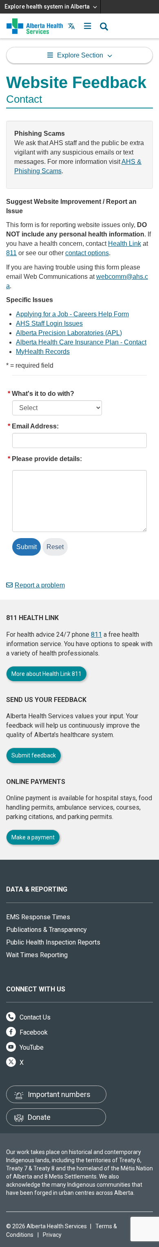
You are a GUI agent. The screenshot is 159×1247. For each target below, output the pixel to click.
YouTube (31, 1047)
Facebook (33, 1032)
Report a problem (40, 585)
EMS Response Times (38, 917)
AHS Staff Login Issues (49, 323)
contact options (87, 252)
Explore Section (80, 55)
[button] (88, 26)
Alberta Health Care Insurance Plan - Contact (81, 342)
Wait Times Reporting (37, 955)
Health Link (124, 243)
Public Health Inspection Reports (53, 942)
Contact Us (34, 1017)
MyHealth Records (43, 351)
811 (11, 252)
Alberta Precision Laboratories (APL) (69, 332)
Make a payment (33, 837)
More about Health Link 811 (46, 674)
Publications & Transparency (46, 930)
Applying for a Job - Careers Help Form (72, 314)
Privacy (52, 1235)
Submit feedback (33, 755)
